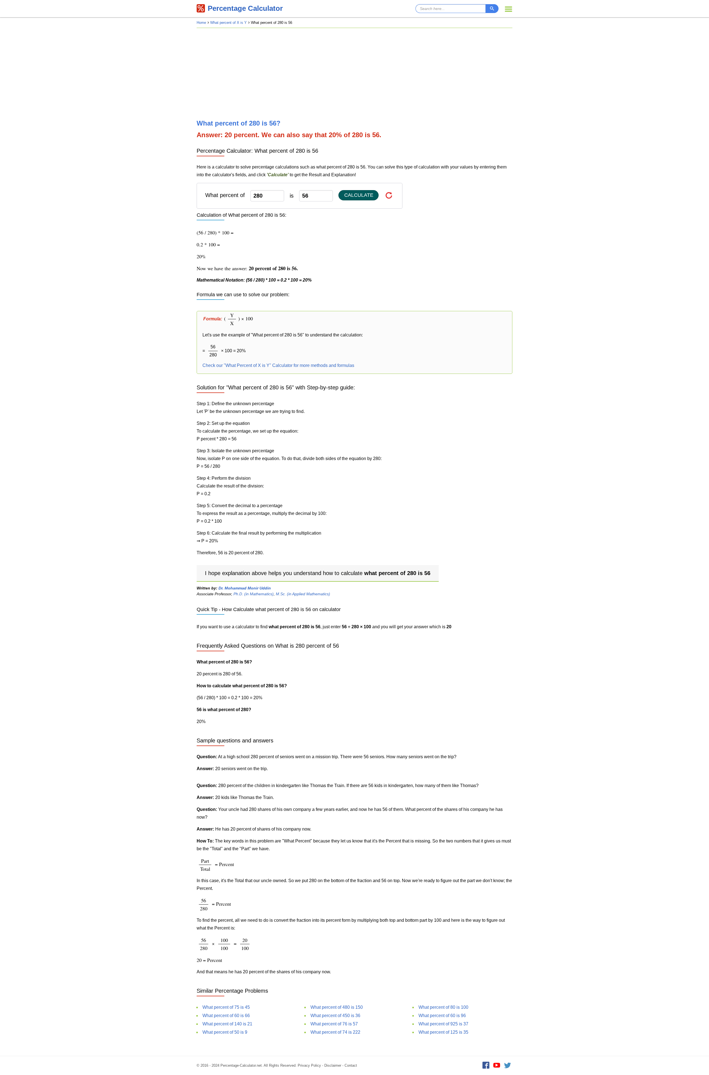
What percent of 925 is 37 (443, 1024)
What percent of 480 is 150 (336, 1007)
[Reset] (389, 195)
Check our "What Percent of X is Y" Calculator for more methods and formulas (278, 365)
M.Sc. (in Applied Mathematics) (303, 594)
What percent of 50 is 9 (224, 1032)
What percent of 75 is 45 (226, 1007)
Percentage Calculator (245, 8)
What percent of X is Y (228, 23)
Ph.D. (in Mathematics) (253, 594)
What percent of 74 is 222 (335, 1032)
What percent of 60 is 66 (226, 1015)
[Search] (492, 8)
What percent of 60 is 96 (442, 1015)
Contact (351, 1065)
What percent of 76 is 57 (334, 1024)
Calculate (358, 195)
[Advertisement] (354, 74)
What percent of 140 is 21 (227, 1024)
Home (201, 23)
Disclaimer (332, 1065)
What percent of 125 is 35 (443, 1032)
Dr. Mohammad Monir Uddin (245, 588)
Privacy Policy (309, 1065)
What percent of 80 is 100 (443, 1007)
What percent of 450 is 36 (335, 1015)
